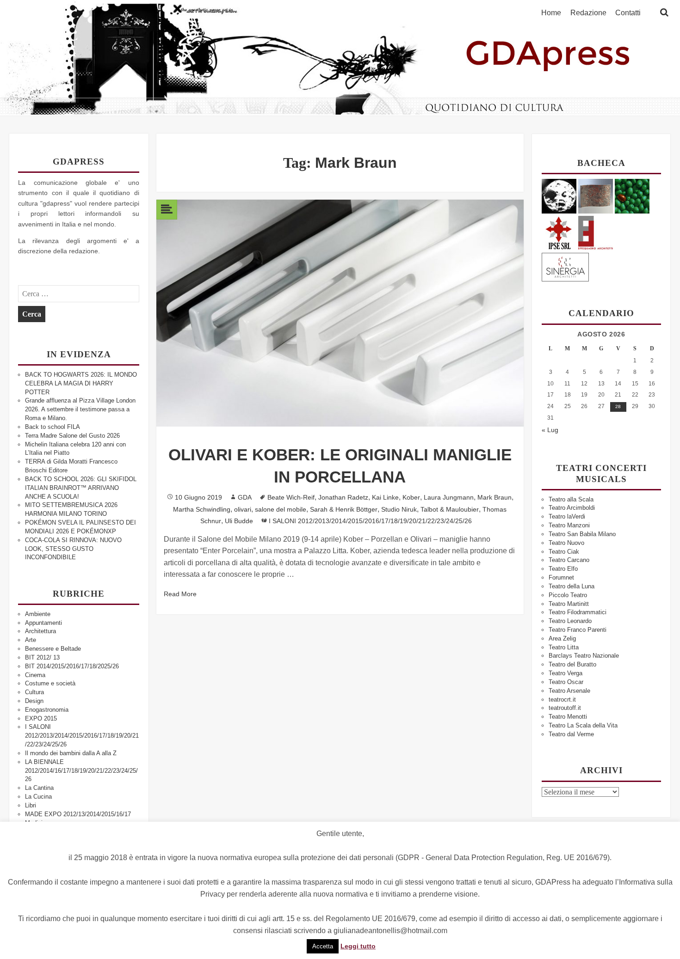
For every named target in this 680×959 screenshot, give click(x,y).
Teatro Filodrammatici (577, 612)
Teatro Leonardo (570, 620)
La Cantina (39, 787)
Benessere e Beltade (53, 648)
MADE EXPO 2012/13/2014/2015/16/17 (78, 814)
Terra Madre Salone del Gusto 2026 (72, 435)
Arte (30, 639)
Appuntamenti (43, 622)
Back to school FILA (52, 426)
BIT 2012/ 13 (42, 657)
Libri (30, 805)
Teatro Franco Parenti (577, 629)
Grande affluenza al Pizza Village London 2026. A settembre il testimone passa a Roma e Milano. (80, 409)
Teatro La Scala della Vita (583, 725)
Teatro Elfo (563, 568)
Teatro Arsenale (569, 690)
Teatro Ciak (564, 551)
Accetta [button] (322, 946)
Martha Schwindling (201, 509)
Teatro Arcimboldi (572, 507)
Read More (180, 594)
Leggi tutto (358, 946)
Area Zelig (562, 638)
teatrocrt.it (562, 699)
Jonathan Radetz (343, 497)
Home (551, 13)
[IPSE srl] (559, 231)
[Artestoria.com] (595, 195)
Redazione (588, 13)
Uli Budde (239, 521)
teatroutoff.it (565, 707)
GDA (245, 497)
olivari (242, 509)
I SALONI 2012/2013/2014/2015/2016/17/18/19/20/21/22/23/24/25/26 (82, 735)
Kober (411, 497)
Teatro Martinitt (569, 603)
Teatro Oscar (566, 681)
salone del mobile (280, 509)
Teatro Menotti (568, 716)
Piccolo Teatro (568, 595)
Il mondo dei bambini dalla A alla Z (71, 753)
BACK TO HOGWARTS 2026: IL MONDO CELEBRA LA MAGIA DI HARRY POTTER (81, 383)
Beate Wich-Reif (291, 497)
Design (34, 700)
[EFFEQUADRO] (595, 231)
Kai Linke (385, 497)
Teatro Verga (565, 673)
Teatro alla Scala (571, 499)
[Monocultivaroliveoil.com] (632, 195)
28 (618, 406)
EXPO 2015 (41, 718)
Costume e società (50, 683)
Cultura (34, 692)
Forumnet (561, 577)
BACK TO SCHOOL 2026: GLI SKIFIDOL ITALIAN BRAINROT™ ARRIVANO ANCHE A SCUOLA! (80, 488)
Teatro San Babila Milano (582, 534)
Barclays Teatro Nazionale (584, 655)
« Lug (550, 430)
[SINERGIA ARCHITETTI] (565, 265)
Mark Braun (494, 497)
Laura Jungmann (449, 497)
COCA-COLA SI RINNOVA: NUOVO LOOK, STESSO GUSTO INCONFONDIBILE (73, 549)
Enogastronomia (46, 709)
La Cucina (38, 796)
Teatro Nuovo (566, 542)
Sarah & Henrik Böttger (343, 509)
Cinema (35, 675)
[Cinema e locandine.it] (559, 195)
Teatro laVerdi (567, 516)
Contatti (628, 13)
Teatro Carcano (569, 559)
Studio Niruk (399, 509)
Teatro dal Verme (571, 734)
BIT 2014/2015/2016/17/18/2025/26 (72, 666)
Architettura (40, 631)
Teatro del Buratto (572, 664)
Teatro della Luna (571, 586)
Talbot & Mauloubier (449, 509)
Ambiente (37, 614)
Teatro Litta (564, 647)
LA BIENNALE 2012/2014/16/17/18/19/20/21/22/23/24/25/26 (81, 770)
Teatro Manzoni (569, 525)
